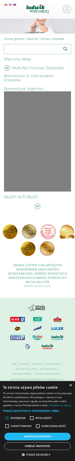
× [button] (70, 385)
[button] (37, 411)
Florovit (24, 363)
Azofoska (37, 363)
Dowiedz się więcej (60, 405)
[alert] (37, 421)
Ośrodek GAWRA (21, 373)
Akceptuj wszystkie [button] (37, 436)
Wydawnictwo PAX (26, 368)
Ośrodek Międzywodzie (47, 373)
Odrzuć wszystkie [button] (37, 446)
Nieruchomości (48, 368)
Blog (14, 363)
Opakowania (53, 363)
